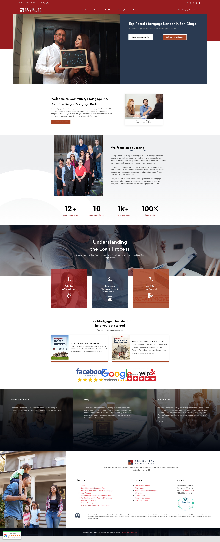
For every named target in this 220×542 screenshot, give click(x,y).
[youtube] (196, 3)
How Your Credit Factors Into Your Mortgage (97, 490)
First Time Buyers (141, 500)
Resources (81, 480)
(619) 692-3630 (188, 490)
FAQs (83, 485)
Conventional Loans (142, 485)
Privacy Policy (133, 532)
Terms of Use (125, 532)
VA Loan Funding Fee (89, 503)
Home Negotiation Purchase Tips (93, 488)
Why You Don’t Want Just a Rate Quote (95, 505)
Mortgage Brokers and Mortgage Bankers (96, 495)
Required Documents (88, 500)
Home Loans (137, 480)
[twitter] (190, 3)
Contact (180, 480)
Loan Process (86, 493)
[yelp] (199, 3)
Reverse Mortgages (142, 498)
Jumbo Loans (140, 495)
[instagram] (193, 3)
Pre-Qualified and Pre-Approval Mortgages (96, 498)
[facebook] (187, 3)
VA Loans (138, 493)
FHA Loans (139, 488)
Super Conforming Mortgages (146, 490)
